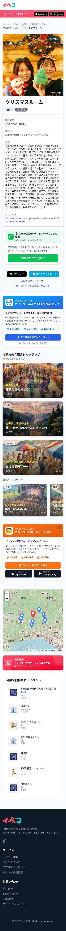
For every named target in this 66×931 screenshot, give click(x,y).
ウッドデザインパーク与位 (34, 134)
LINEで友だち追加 (31, 258)
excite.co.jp (56, 92)
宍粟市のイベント (12, 28)
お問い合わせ (10, 894)
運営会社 (8, 888)
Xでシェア (19, 274)
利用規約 (8, 899)
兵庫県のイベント (38, 24)
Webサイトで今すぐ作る (34, 565)
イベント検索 (19, 24)
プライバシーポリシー (15, 904)
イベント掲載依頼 (13, 872)
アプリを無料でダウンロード (35, 337)
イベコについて (12, 862)
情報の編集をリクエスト (33, 281)
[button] (33, 614)
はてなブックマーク (46, 274)
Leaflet (31, 649)
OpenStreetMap (45, 649)
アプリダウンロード (14, 867)
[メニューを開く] (61, 5)
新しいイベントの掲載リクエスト (33, 285)
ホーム (6, 24)
